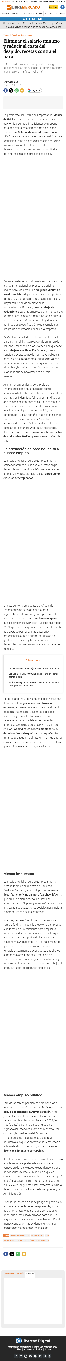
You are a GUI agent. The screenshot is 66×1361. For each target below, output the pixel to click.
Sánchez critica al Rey (20, 1)
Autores (49, 1349)
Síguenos (36, 90)
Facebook (16, 1356)
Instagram (25, 1356)
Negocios (48, 14)
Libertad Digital (33, 1340)
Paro (47, 1236)
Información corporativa (19, 1346)
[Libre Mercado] (23, 7)
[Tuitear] (11, 90)
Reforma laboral (42, 1240)
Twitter (21, 1356)
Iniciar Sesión (62, 7)
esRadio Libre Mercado (32, 14)
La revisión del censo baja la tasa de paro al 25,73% (34, 668)
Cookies (17, 1349)
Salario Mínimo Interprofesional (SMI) (19, 1240)
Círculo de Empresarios (20, 1236)
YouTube (30, 1356)
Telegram (45, 1356)
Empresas (5, 14)
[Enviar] (16, 90)
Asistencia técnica (33, 1349)
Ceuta (45, 1)
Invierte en (16, 14)
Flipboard (40, 1356)
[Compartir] (5, 90)
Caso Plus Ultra (36, 1)
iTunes (49, 1356)
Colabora (53, 7)
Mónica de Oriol (37, 1236)
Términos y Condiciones (45, 1346)
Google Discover (35, 1356)
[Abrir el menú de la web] (3, 7)
